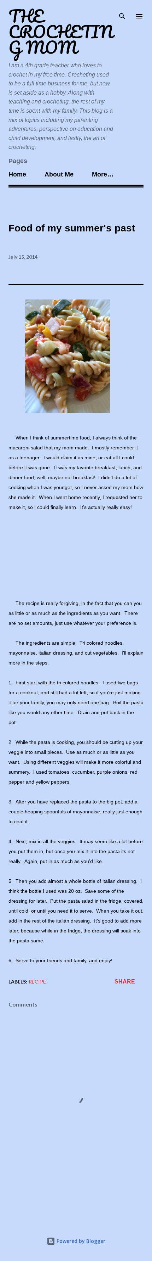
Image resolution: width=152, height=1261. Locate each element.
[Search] (122, 13)
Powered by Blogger (80, 1241)
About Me (59, 174)
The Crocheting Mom (60, 31)
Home (17, 174)
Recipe (37, 982)
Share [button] (125, 982)
